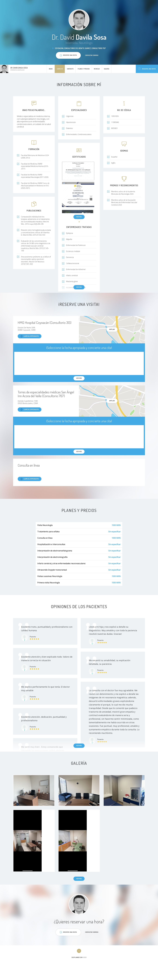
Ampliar (112, 329)
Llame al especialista (31, 336)
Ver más (79, 217)
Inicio (51, 69)
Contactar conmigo (91, 55)
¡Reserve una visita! (149, 69)
